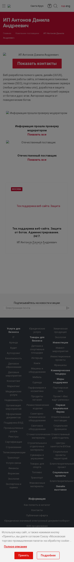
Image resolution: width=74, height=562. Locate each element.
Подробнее (48, 555)
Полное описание (15, 546)
